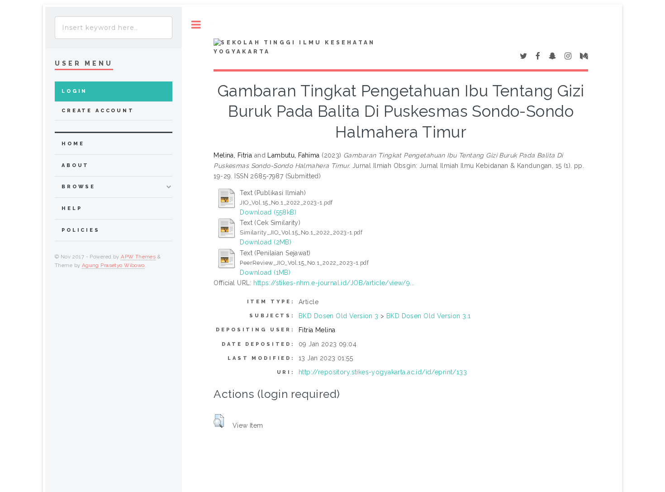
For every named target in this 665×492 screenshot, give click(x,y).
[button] (219, 421)
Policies (81, 230)
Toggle (196, 25)
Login (74, 91)
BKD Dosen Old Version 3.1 (428, 316)
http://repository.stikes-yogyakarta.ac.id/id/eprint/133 (383, 372)
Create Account (98, 111)
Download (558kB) (268, 212)
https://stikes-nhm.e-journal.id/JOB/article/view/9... (333, 283)
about (75, 165)
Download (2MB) (265, 242)
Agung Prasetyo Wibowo (113, 265)
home (73, 144)
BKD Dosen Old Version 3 (339, 316)
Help (72, 208)
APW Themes (138, 256)
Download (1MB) (265, 272)
